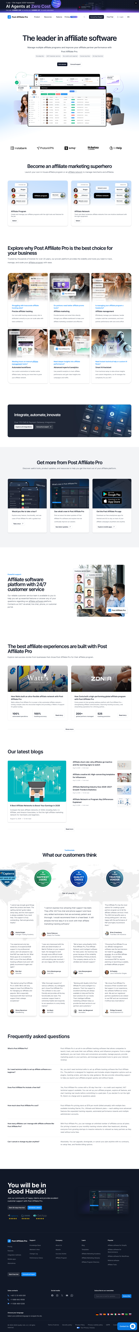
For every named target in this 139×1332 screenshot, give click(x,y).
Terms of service (53, 1325)
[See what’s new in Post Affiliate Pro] (69, 506)
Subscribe (126, 1296)
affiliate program (36, 262)
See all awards (68, 893)
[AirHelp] (103, 148)
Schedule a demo (35, 1207)
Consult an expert (42, 427)
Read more (69, 829)
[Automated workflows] (28, 356)
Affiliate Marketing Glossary (91, 1258)
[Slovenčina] (130, 1314)
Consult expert (75, 64)
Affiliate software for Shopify (117, 1245)
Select (14, 221)
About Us (59, 1245)
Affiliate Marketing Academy (91, 1254)
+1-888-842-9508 (17, 1300)
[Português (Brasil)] (126, 1314)
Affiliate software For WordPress (118, 1256)
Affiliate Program (61, 1258)
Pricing (10, 1246)
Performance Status (36, 1258)
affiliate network (75, 172)
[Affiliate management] (111, 300)
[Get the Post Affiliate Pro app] (111, 506)
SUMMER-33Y (36, 10)
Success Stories (61, 1254)
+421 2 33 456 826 (18, 1295)
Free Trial (110, 17)
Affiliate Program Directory (90, 1262)
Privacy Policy (80, 1325)
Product (37, 17)
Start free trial (13, 1274)
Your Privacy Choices (88, 1328)
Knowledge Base (35, 1245)
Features (10, 1251)
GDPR (108, 1325)
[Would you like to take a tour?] (27, 506)
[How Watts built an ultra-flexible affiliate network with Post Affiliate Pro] (38, 693)
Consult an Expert (96, 17)
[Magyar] (112, 1314)
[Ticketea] (81, 148)
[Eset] (126, 148)
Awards (58, 1249)
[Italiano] (115, 1314)
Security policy (67, 1325)
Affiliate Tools (112, 1264)
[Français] (108, 1314)
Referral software (113, 1260)
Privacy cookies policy (95, 1325)
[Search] (85, 17)
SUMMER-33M (16, 10)
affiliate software (36, 601)
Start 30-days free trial (17, 1207)
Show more (69, 729)
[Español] (104, 1314)
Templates (85, 1249)
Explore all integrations (24, 427)
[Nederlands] (119, 1314)
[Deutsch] (97, 1314)
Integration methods (14, 1255)
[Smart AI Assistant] (111, 356)
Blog (83, 1245)
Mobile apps (12, 1259)
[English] (101, 1314)
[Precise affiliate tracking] (28, 300)
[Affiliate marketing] (69, 300)
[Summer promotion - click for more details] (69, 6)
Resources (48, 17)
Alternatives (11, 1263)
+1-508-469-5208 (17, 1304)
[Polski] (123, 1314)
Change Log (34, 1254)
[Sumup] (58, 148)
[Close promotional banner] (136, 3)
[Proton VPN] (33, 148)
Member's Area (35, 1249)
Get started (62, 64)
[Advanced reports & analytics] (69, 356)
